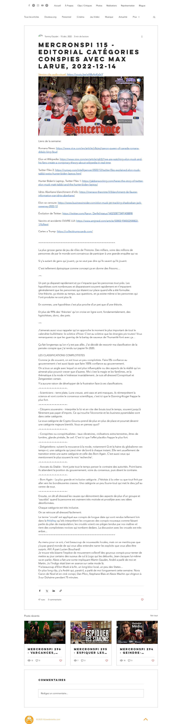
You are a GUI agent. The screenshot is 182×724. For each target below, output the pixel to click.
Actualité (123, 17)
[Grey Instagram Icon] (38, 5)
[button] (154, 17)
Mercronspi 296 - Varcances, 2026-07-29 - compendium (44, 650)
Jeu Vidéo (94, 17)
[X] (33, 5)
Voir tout (154, 615)
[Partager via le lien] (60, 590)
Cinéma (80, 17)
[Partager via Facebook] (39, 590)
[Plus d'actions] (142, 36)
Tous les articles (31, 17)
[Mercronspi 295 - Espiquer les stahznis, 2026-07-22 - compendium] (91, 632)
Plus (135, 17)
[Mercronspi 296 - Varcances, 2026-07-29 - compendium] (44, 632)
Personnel (66, 17)
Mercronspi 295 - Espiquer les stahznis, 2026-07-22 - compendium (90, 650)
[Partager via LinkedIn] (53, 590)
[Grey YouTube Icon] (42, 5)
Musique (109, 17)
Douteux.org (50, 17)
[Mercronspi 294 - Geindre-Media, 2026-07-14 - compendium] (137, 632)
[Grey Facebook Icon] (29, 5)
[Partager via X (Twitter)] (46, 590)
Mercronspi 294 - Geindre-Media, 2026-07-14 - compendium (137, 650)
